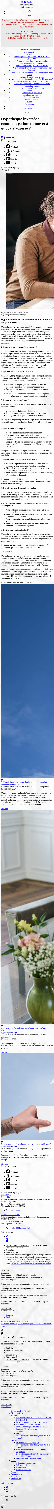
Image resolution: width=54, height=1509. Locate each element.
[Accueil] (25, 2)
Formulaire (10, 1250)
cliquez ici (5, 1304)
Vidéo (29, 102)
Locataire (32, 70)
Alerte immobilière (32, 99)
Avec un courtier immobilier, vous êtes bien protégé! (32, 72)
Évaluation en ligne (32, 97)
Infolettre (9, 1348)
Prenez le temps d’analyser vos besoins (32, 61)
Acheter (29, 54)
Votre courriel (11, 1357)
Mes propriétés (29, 52)
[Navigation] (22, 2)
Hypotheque (9, 137)
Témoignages (29, 104)
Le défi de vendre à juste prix (32, 77)
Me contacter (29, 108)
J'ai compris (6, 1308)
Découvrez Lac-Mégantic (29, 50)
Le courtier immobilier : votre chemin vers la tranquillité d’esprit (32, 85)
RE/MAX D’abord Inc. (10, 1215)
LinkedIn (13, 159)
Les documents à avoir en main (32, 88)
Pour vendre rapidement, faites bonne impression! (32, 81)
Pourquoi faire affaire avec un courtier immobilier (32, 68)
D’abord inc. (6, 1197)
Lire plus (4, 809)
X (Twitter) (15, 151)
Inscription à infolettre (14, 1350)
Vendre (29, 75)
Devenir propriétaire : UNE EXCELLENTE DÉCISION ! (32, 57)
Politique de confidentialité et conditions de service (31, 1264)
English (29, 2)
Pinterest (13, 155)
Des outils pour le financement (32, 63)
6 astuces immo (28, 5)
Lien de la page (12, 1252)
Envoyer (5, 1366)
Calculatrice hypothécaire (32, 93)
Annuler (5, 170)
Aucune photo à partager (11, 167)
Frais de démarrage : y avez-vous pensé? (32, 66)
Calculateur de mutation (32, 95)
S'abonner (5, 1270)
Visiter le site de (15, 1321)
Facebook (14, 147)
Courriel (14, 163)
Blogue (29, 106)
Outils (29, 90)
